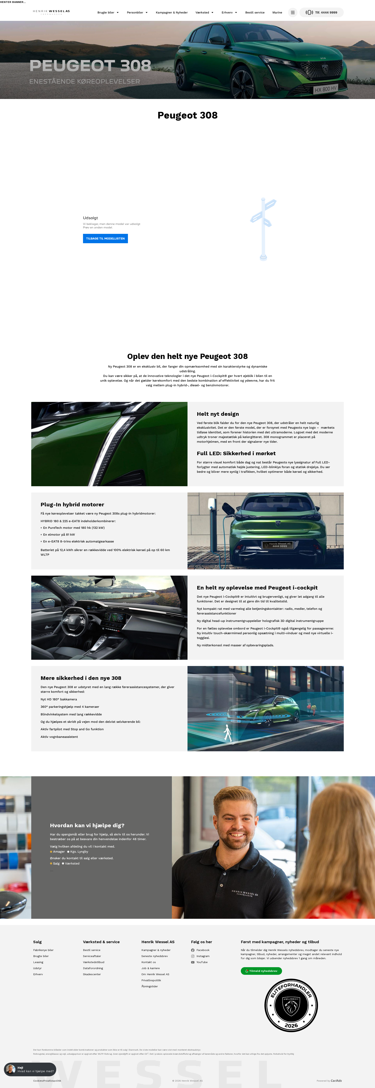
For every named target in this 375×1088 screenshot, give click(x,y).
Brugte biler (105, 12)
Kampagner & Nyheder (172, 12)
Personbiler (135, 12)
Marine (277, 12)
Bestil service (255, 12)
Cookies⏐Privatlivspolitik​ (47, 1080)
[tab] (57, 851)
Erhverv (227, 12)
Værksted (202, 12)
